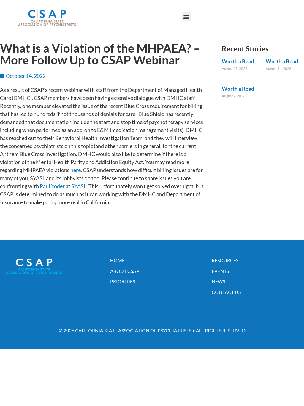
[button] (186, 16)
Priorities (122, 281)
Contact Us (226, 292)
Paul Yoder (52, 186)
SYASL (78, 186)
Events (220, 271)
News (218, 281)
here (75, 170)
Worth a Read (238, 61)
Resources (225, 260)
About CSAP (124, 271)
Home (117, 260)
